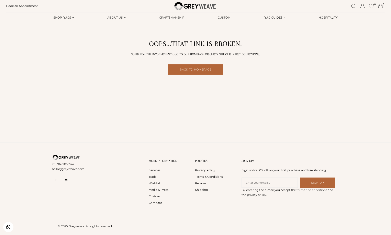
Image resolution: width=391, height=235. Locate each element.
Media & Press (158, 190)
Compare (155, 203)
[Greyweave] (195, 6)
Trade (152, 177)
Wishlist (154, 183)
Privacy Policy (205, 170)
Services (154, 170)
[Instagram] (66, 180)
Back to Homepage (195, 69)
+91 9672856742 (63, 164)
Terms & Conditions (209, 177)
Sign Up (317, 182)
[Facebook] (56, 180)
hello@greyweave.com (68, 169)
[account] (362, 6)
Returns (200, 183)
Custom (154, 196)
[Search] (353, 6)
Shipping (201, 190)
